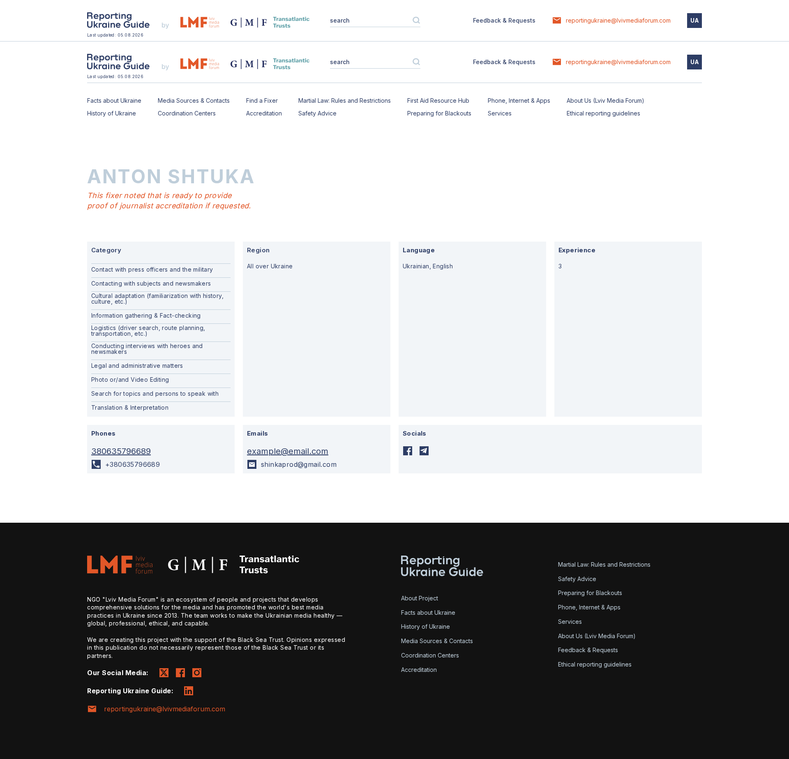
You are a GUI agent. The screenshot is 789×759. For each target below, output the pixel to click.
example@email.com (287, 451)
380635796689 (121, 451)
